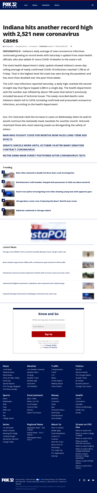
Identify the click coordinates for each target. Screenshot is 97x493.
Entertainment (35, 395)
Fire (4, 413)
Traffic (54, 366)
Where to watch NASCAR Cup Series (83, 442)
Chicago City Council (83, 386)
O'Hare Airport (56, 381)
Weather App (32, 381)
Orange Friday (8, 442)
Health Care (80, 410)
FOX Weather (32, 386)
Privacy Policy (51, 345)
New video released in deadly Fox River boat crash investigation (45, 173)
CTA (53, 375)
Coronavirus (33, 46)
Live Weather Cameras (35, 369)
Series (6, 424)
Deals (53, 404)
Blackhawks (7, 401)
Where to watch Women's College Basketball (82, 456)
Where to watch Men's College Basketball (84, 450)
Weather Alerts (32, 372)
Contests (54, 439)
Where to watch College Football (85, 434)
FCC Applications (57, 453)
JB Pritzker (80, 381)
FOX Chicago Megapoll (11, 386)
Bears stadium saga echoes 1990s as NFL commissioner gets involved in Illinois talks (34, 262)
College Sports (8, 418)
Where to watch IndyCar (85, 446)
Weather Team (33, 378)
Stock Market (56, 418)
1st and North (8, 428)
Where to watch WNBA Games (84, 462)
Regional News (35, 424)
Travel (53, 372)
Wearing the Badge (10, 433)
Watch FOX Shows (34, 413)
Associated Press (21, 46)
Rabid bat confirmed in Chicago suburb (33, 210)
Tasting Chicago (9, 436)
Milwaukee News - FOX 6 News (36, 429)
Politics (79, 366)
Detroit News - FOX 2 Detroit (35, 434)
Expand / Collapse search (92, 5)
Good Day (7, 381)
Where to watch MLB (84, 438)
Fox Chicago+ (32, 404)
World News (7, 375)
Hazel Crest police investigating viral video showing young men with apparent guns (54, 192)
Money (55, 395)
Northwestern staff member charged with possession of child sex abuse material (53, 182)
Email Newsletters (58, 433)
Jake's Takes (32, 398)
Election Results (82, 372)
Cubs (5, 407)
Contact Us (55, 436)
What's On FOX (33, 401)
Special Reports (9, 383)
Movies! (30, 410)
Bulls (5, 404)
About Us (56, 424)
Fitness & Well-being (83, 407)
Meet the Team (57, 442)
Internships (55, 447)
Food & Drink (32, 407)
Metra (53, 378)
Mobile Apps (56, 430)
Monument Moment (10, 439)
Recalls (78, 413)
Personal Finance (57, 410)
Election (79, 369)
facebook (80, 480)
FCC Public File (56, 450)
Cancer (78, 398)
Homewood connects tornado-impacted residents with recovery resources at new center (36, 273)
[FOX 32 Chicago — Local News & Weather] (10, 5)
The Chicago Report (83, 375)
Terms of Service (50, 347)
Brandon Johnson (82, 383)
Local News (7, 369)
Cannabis (79, 404)
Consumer (55, 401)
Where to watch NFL (83, 430)
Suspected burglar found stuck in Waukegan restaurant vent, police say (30, 294)
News (6, 366)
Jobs (53, 407)
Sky (4, 415)
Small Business (57, 415)
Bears (5, 398)
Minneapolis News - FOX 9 (34, 438)
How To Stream (57, 428)
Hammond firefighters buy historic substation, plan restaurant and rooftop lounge (33, 283)
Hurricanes (31, 383)
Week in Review (9, 430)
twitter (89, 480)
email (93, 480)
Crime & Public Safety (11, 378)
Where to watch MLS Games (84, 467)
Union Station (56, 386)
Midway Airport (57, 383)
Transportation (57, 369)
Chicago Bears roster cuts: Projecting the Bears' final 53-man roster (46, 201)
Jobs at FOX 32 (57, 445)
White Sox (7, 410)
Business (54, 398)
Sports (6, 395)
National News (8, 372)
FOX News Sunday (10, 389)
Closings (30, 375)
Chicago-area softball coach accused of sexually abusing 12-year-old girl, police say (34, 252)
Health (79, 395)
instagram (84, 480)
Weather (31, 366)
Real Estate (55, 413)
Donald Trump (81, 378)
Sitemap (54, 456)
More (57, 5)
